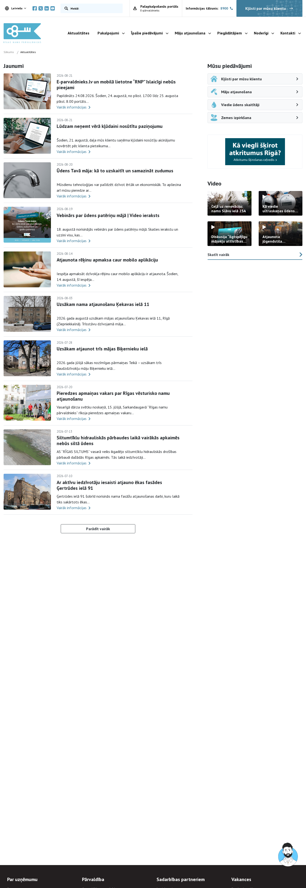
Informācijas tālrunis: (207, 8)
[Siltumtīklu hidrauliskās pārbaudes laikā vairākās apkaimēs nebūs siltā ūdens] (27, 447)
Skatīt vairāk (218, 254)
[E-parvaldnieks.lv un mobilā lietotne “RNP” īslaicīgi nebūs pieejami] (27, 91)
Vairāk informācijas (72, 107)
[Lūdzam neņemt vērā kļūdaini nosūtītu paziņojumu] (27, 136)
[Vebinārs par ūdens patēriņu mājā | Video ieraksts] (27, 225)
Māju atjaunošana (190, 33)
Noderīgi (261, 33)
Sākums (9, 52)
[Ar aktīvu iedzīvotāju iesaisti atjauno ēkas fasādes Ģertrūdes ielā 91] (27, 492)
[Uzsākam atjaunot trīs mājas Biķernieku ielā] (27, 358)
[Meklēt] (65, 8)
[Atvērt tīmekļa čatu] (288, 855)
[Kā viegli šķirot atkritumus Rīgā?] (255, 151)
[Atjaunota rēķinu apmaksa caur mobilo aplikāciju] (27, 269)
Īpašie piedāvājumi (147, 33)
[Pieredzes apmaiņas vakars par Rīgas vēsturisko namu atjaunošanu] (27, 403)
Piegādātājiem (229, 33)
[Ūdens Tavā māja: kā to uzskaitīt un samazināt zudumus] (27, 180)
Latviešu (16, 8)
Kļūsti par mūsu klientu (265, 8)
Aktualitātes (78, 33)
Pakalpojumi (108, 33)
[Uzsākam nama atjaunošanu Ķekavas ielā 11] (27, 314)
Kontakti (287, 33)
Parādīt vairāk (98, 528)
